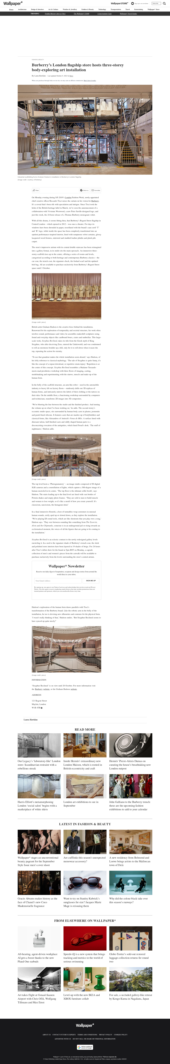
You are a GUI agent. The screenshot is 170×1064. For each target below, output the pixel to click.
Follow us (85, 190)
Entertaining (138, 9)
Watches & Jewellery (70, 9)
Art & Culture (53, 9)
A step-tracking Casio (104, 14)
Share (37, 190)
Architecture (22, 9)
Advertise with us (63, 1039)
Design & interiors (37, 9)
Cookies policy (120, 1035)
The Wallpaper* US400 (81, 14)
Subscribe (155, 3)
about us (47, 1035)
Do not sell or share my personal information (94, 1039)
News (71, 76)
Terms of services (59, 587)
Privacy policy (105, 1035)
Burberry (95, 200)
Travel (127, 9)
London (68, 197)
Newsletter (97, 190)
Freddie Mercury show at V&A (55, 14)
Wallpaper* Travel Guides (128, 14)
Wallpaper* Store (153, 9)
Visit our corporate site (109, 1057)
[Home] (11, 9)
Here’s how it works (90, 80)
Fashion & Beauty (88, 9)
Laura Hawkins (40, 75)
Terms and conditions (87, 1035)
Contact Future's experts (64, 1035)
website (46, 689)
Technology (102, 9)
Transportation (116, 9)
